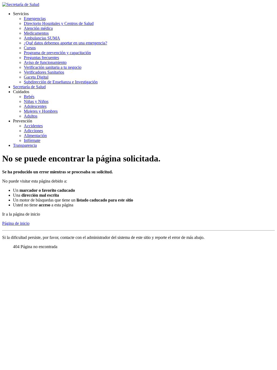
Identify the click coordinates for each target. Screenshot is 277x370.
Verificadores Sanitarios (44, 72)
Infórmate (32, 140)
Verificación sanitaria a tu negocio (52, 67)
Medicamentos (36, 33)
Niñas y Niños (36, 101)
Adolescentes (35, 106)
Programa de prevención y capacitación (57, 52)
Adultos (30, 116)
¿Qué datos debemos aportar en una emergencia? (65, 43)
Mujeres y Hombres (41, 111)
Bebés (29, 96)
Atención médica (38, 28)
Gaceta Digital (36, 77)
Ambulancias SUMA (42, 38)
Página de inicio (15, 223)
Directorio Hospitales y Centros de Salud (59, 23)
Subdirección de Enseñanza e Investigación (61, 82)
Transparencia (25, 145)
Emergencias (35, 18)
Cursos (30, 48)
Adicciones (33, 130)
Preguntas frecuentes (41, 57)
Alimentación (35, 135)
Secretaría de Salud (29, 87)
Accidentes (33, 126)
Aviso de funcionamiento (45, 62)
